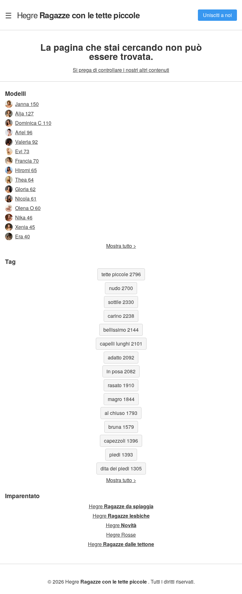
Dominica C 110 (33, 122)
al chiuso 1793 (121, 412)
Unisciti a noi (217, 15)
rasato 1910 (121, 385)
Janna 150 (27, 104)
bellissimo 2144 (121, 329)
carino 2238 (121, 315)
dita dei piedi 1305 (121, 468)
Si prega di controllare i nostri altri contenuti (121, 69)
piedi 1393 (121, 454)
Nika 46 (23, 217)
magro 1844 (121, 399)
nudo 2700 (121, 288)
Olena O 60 (28, 208)
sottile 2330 (121, 302)
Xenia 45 (25, 226)
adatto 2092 (121, 357)
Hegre (78, 14)
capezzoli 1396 (121, 440)
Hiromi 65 (26, 170)
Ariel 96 (23, 132)
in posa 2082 (121, 371)
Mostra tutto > (121, 245)
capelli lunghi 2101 (121, 343)
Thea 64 (24, 179)
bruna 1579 (121, 426)
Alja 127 (24, 113)
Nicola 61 (26, 198)
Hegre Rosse (121, 534)
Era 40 (22, 236)
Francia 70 (27, 160)
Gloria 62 (25, 189)
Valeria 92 (26, 141)
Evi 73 (22, 151)
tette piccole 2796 (121, 274)
